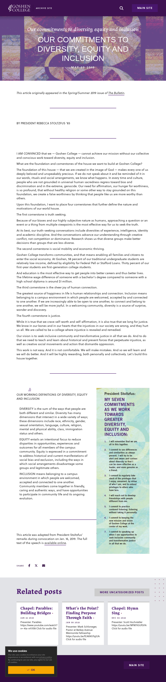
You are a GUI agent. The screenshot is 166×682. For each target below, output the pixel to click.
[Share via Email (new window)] (43, 566)
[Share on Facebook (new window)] (29, 566)
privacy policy (45, 657)
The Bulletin (116, 93)
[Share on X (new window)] (36, 566)
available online (55, 543)
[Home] (19, 8)
